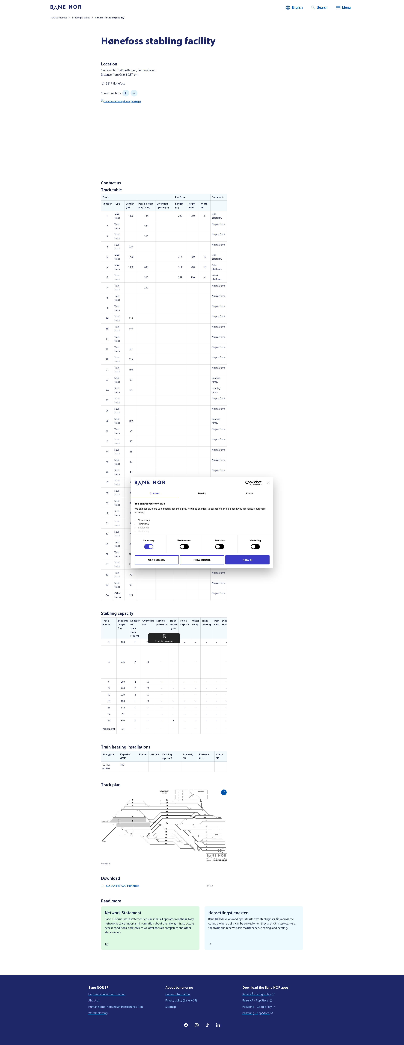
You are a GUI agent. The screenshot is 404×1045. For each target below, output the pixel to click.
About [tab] (249, 493)
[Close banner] (268, 483)
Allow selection (202, 559)
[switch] (184, 546)
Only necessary (156, 559)
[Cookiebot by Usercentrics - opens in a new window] (247, 483)
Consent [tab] (154, 493)
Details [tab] (202, 493)
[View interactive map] (164, 134)
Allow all (247, 559)
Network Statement (123, 912)
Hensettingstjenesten (228, 912)
